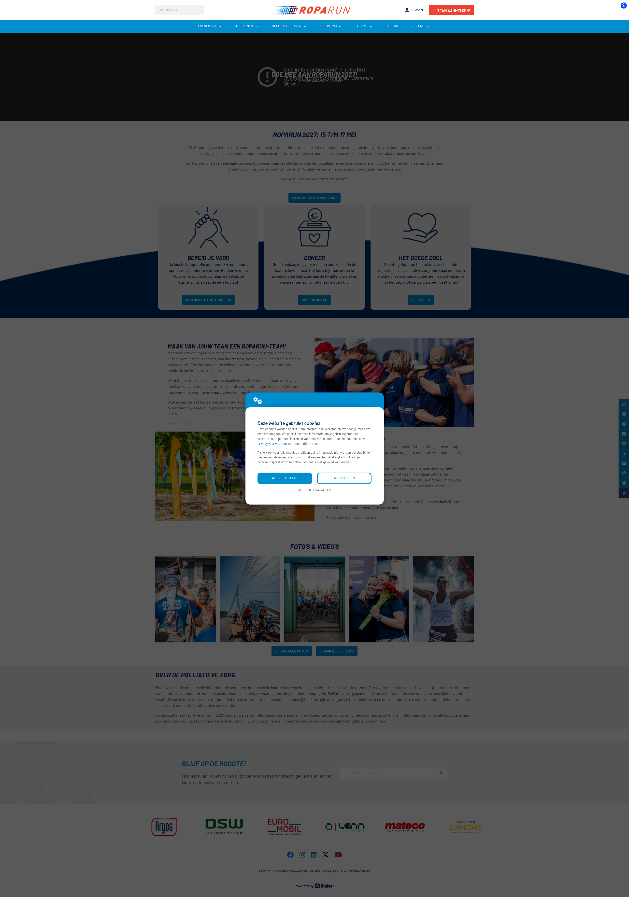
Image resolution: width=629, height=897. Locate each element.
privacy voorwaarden (272, 444)
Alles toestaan (285, 478)
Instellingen (344, 478)
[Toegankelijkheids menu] (624, 5)
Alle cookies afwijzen (314, 490)
